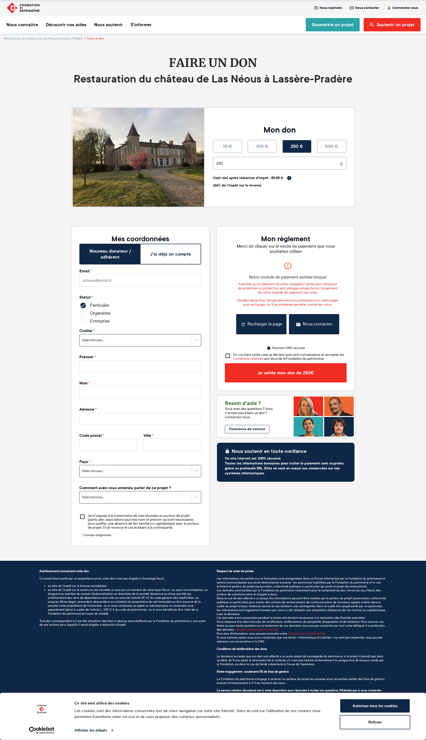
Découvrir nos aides (66, 25)
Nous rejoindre (331, 8)
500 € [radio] (331, 146)
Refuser (375, 722)
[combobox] (82, 340)
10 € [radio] (227, 146)
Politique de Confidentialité (306, 633)
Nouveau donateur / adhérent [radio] (110, 254)
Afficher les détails (90, 730)
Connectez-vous (405, 8)
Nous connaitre (22, 25)
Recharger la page (265, 324)
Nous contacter (367, 8)
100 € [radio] (262, 146)
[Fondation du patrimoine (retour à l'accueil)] (23, 8)
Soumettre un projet (333, 25)
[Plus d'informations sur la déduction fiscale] (289, 178)
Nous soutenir (108, 25)
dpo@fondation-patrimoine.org (257, 629)
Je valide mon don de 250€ (285, 373)
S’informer (141, 25)
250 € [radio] (297, 146)
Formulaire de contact (247, 429)
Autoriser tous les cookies (375, 706)
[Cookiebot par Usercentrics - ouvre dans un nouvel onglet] (41, 730)
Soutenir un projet (395, 25)
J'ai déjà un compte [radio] (170, 254)
